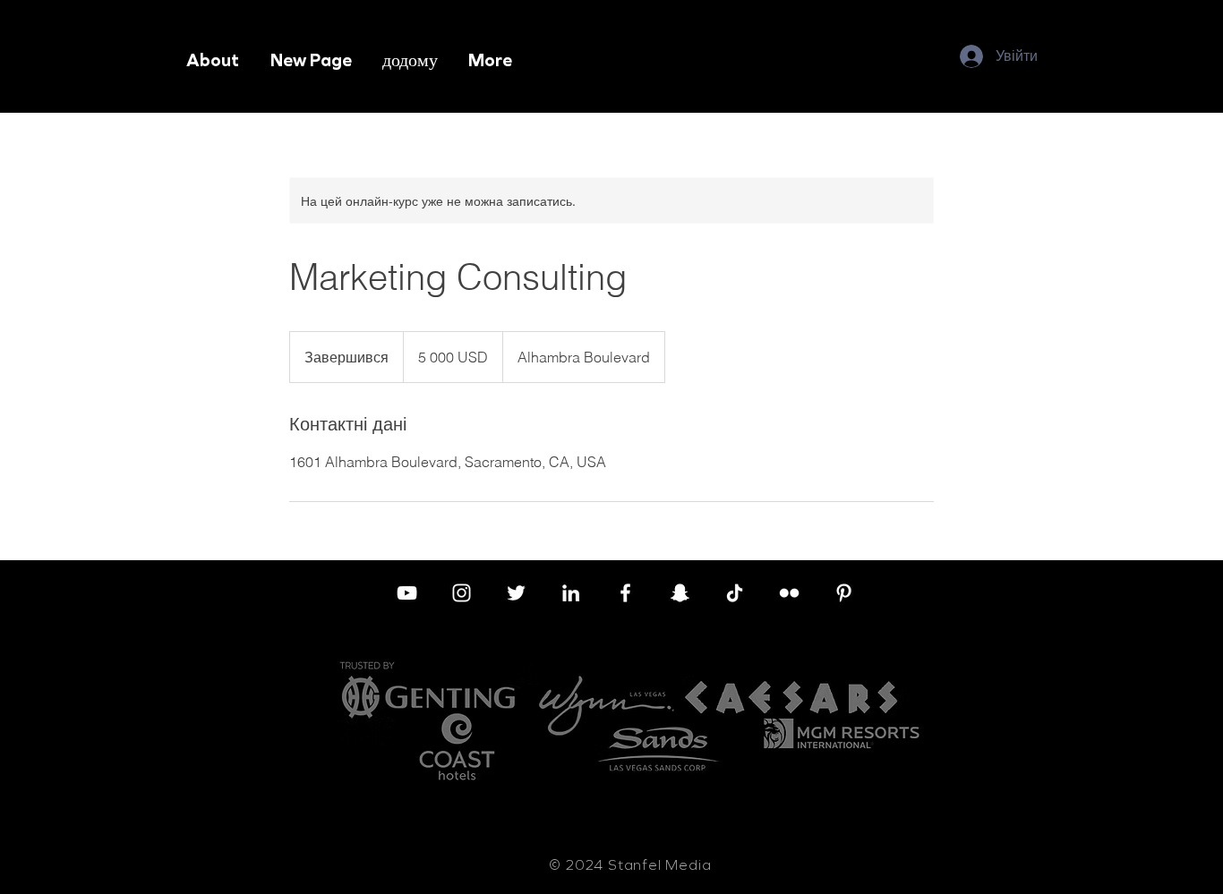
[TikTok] (735, 593)
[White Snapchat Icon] (680, 593)
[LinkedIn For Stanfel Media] (571, 593)
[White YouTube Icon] (407, 593)
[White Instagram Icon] (461, 593)
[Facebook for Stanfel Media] (625, 593)
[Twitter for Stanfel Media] (516, 593)
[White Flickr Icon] (789, 593)
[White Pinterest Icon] (844, 593)
